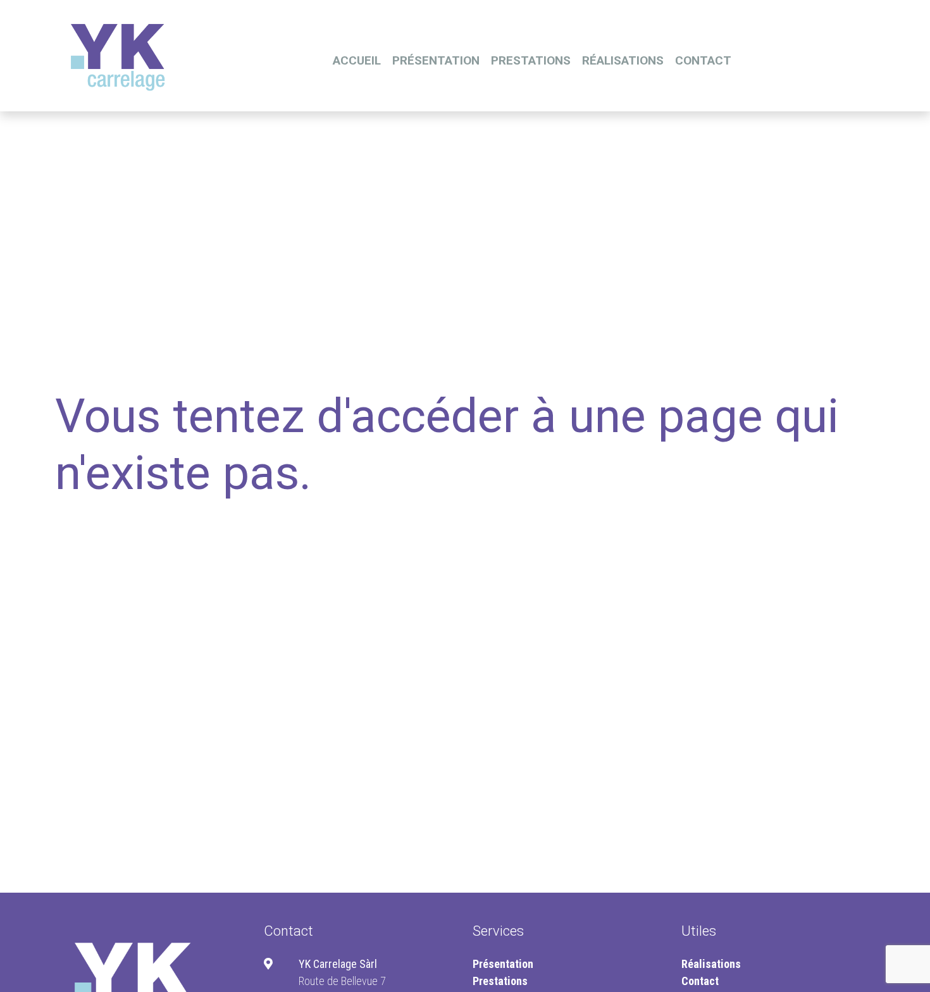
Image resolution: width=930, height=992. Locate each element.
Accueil (357, 60)
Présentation (436, 60)
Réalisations (623, 60)
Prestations (531, 60)
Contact (703, 60)
